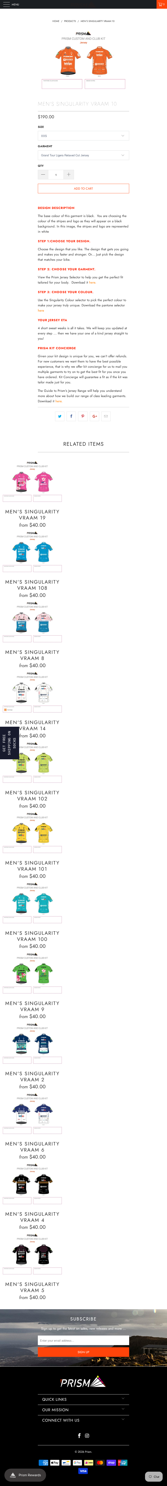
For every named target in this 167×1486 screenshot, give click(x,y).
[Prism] (83, 4)
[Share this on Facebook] (71, 416)
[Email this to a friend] (106, 416)
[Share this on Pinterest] (82, 416)
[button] (9, 743)
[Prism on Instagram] (87, 1436)
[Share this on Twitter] (59, 416)
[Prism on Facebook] (79, 1436)
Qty (41, 166)
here (41, 310)
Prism (88, 1452)
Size (41, 127)
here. (92, 282)
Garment (45, 146)
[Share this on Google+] (94, 416)
